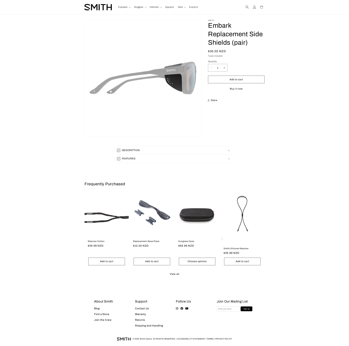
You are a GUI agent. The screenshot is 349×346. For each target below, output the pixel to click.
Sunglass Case (186, 241)
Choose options (197, 261)
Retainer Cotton (96, 241)
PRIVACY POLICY (223, 339)
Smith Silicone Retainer (236, 248)
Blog (97, 308)
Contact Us (142, 308)
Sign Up (246, 309)
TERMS (210, 339)
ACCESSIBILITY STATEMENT (191, 339)
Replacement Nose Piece (146, 241)
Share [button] (214, 100)
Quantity (212, 61)
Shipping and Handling (149, 325)
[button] (124, 7)
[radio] (222, 238)
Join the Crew (102, 319)
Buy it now (236, 88)
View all (174, 274)
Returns (140, 319)
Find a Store (101, 314)
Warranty (140, 314)
